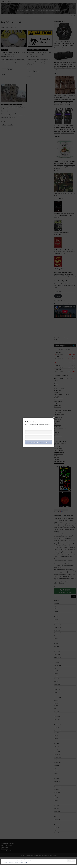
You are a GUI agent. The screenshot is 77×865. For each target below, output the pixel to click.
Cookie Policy (25, 862)
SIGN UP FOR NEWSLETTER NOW (38, 442)
